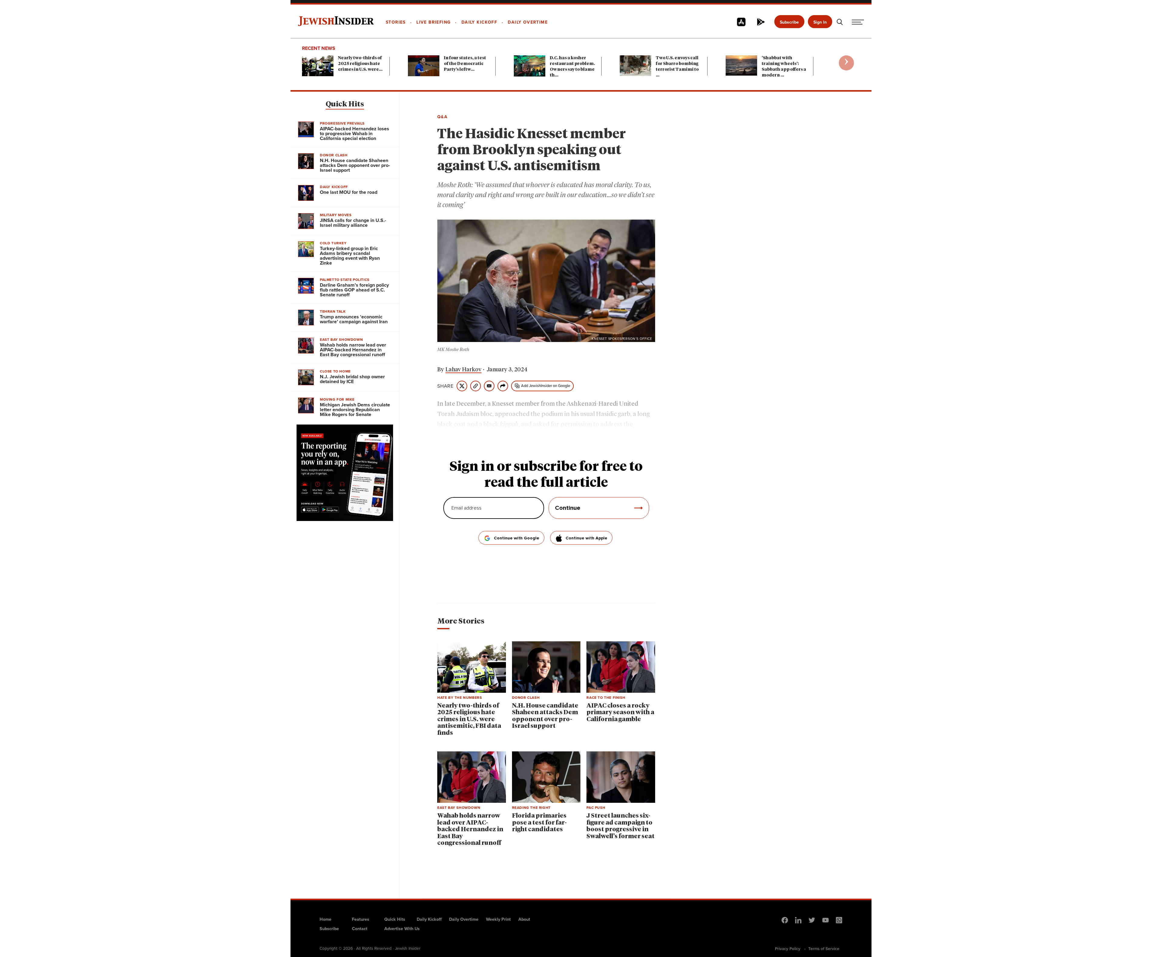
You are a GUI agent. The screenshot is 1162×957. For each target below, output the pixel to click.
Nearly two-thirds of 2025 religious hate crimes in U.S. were (360, 64)
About (524, 919)
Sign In (820, 22)
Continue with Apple (586, 538)
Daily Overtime (463, 919)
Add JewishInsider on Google (545, 385)
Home (325, 919)
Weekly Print (498, 919)
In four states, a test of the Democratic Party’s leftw (465, 64)
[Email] (489, 386)
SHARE (445, 385)
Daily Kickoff (429, 919)
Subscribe (789, 22)
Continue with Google (516, 538)
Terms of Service (823, 949)
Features (360, 919)
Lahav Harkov (463, 370)
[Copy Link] (475, 386)
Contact (359, 928)
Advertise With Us (402, 928)
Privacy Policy (787, 949)
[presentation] (846, 62)
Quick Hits (345, 104)
